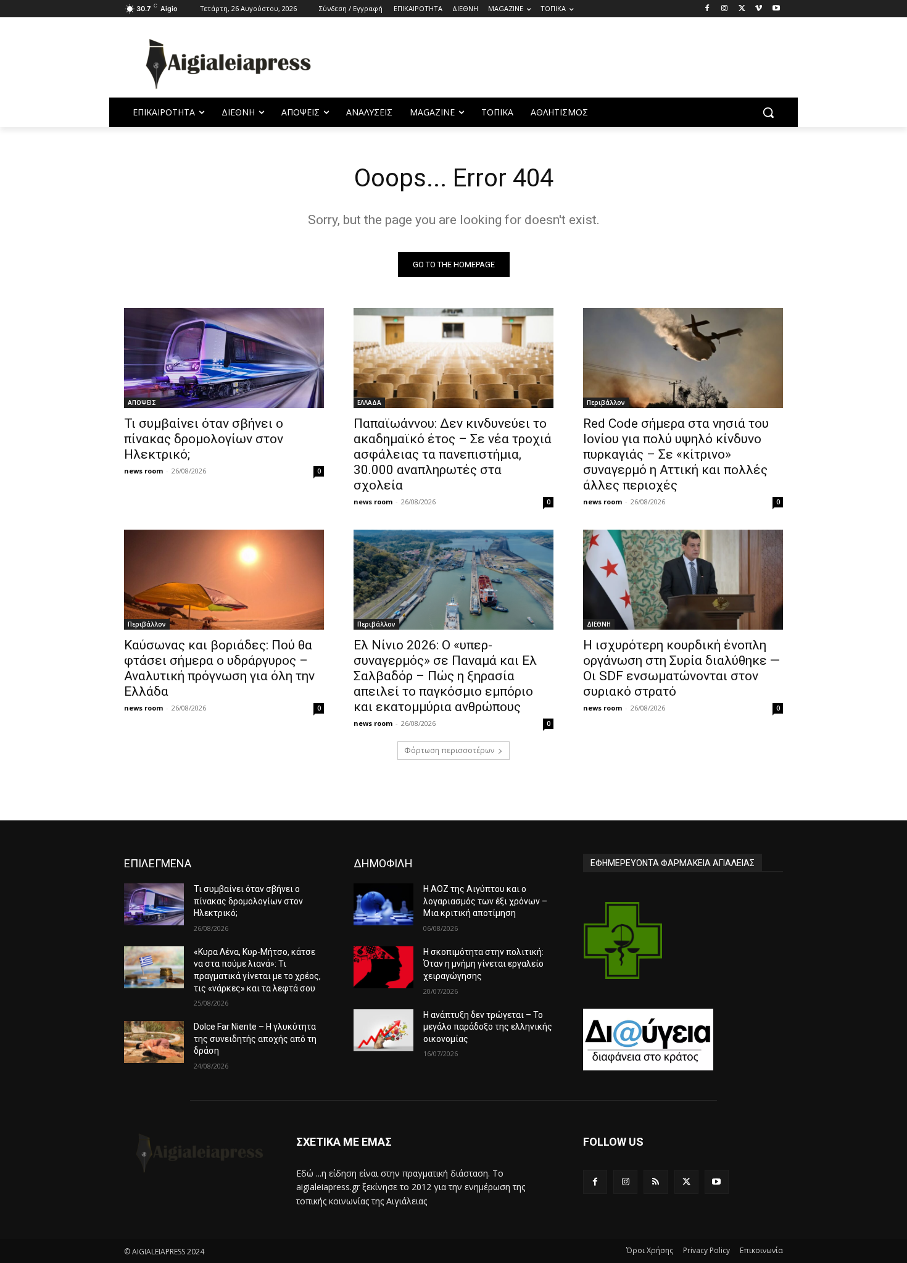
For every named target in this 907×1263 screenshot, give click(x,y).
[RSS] (656, 1182)
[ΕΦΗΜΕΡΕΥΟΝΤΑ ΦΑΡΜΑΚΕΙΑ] (623, 940)
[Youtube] (776, 9)
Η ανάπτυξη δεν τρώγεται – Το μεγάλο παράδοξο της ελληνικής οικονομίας (487, 1027)
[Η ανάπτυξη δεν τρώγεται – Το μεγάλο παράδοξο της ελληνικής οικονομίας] (383, 1030)
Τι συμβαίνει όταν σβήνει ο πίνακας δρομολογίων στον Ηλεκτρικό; (203, 439)
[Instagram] (725, 9)
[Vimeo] (759, 9)
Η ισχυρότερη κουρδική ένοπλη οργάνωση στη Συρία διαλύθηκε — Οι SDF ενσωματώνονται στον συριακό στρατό (681, 668)
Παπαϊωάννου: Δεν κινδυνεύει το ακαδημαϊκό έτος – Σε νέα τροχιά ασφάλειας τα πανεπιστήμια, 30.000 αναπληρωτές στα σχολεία (453, 454)
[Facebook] (707, 9)
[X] (742, 9)
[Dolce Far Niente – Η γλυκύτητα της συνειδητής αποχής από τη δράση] (154, 1042)
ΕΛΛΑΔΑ (369, 402)
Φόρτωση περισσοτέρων (449, 750)
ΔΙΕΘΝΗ (599, 624)
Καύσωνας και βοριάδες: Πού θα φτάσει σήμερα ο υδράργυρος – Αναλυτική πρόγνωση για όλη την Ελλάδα (219, 668)
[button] (768, 112)
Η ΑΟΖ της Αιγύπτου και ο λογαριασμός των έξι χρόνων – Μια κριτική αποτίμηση (485, 901)
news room (143, 470)
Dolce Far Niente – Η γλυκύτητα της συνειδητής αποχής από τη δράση (255, 1039)
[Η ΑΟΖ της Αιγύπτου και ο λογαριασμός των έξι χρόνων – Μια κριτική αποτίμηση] (383, 904)
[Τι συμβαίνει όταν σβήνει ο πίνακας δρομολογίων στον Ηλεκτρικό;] (224, 358)
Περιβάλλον (606, 402)
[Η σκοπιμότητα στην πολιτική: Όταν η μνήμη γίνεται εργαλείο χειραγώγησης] (383, 967)
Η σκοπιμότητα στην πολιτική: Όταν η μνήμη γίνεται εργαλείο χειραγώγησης (483, 964)
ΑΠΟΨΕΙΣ (142, 402)
